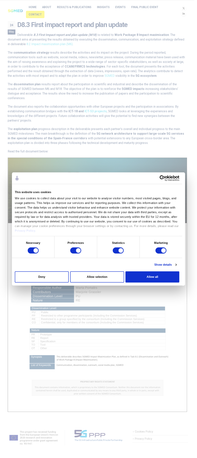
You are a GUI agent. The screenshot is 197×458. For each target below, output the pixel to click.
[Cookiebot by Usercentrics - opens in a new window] (162, 178)
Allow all (152, 277)
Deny (41, 277)
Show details (163, 264)
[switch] (75, 250)
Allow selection (97, 277)
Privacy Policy (25, 230)
